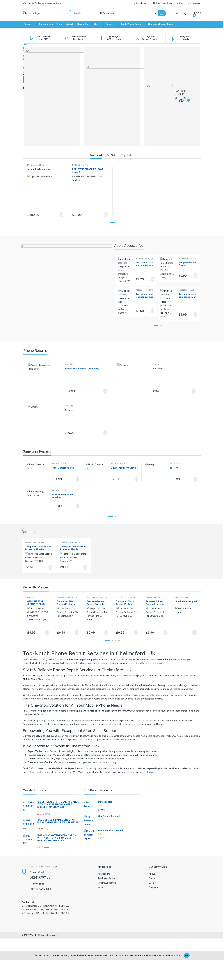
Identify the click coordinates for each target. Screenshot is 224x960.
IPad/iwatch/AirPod (35, 165)
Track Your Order (164, 3)
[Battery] (45, 421)
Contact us (83, 24)
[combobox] (83, 13)
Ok (186, 955)
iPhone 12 (68, 364)
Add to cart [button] (61, 214)
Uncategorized (181, 597)
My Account (195, 3)
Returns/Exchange (107, 882)
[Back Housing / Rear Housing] (38, 500)
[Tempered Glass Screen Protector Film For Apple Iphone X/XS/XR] (168, 268)
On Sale (111, 155)
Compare (153, 887)
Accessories (46, 24)
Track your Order (106, 878)
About (69, 24)
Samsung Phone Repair (160, 24)
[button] (112, 222)
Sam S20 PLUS (176, 463)
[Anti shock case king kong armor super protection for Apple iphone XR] (125, 302)
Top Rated (127, 155)
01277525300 (40, 889)
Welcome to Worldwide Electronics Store (42, 3)
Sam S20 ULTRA (59, 463)
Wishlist (101, 887)
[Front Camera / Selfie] (38, 473)
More (96, 24)
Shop (181, 3)
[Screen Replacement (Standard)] (45, 379)
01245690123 (40, 877)
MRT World (30, 935)
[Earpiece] (134, 379)
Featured (96, 155)
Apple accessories (144, 259)
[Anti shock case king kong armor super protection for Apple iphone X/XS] (125, 270)
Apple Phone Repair (131, 24)
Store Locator (142, 3)
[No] (220, 955)
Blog (59, 24)
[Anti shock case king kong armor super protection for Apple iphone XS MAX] (168, 303)
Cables (30, 597)
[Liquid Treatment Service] (97, 473)
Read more (194, 632)
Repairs (28, 24)
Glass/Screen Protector (35, 542)
